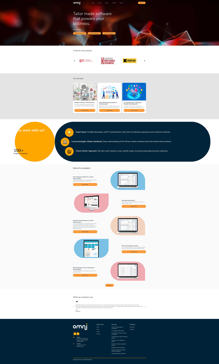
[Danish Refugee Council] (107, 60)
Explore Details (85, 110)
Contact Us (142, 2)
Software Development (79, 33)
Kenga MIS (132, 329)
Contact (98, 331)
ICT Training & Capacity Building (117, 330)
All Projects (109, 285)
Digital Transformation (94, 33)
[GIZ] (86, 60)
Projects (121, 2)
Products (114, 2)
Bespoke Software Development (118, 347)
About (99, 2)
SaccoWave (132, 327)
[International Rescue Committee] (129, 60)
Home (93, 2)
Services (106, 2)
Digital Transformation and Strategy (118, 353)
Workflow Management (109, 33)
